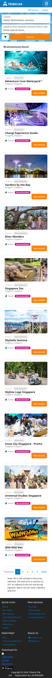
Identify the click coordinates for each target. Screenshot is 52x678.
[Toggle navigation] (46, 3)
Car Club (32, 606)
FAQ (4, 637)
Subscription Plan (36, 613)
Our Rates (7, 610)
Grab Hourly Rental (11, 617)
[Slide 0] (26, 70)
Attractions (7, 624)
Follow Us (35, 641)
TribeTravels (34, 610)
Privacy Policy (8, 644)
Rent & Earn (8, 613)
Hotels (5, 627)
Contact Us (36, 637)
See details (39, 93)
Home (5, 606)
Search (30, 37)
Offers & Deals (9, 620)
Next (44, 571)
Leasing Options (36, 617)
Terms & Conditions (11, 641)
